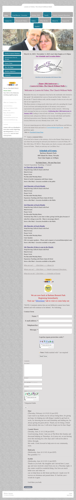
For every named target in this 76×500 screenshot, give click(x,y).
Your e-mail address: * (30, 382)
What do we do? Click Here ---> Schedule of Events (42, 273)
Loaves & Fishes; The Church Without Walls (38, 7)
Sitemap (11, 493)
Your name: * (26, 377)
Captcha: (29, 391)
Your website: (26, 386)
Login (70, 493)
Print (6, 493)
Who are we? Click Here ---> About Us (39, 265)
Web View (69, 495)
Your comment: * (27, 363)
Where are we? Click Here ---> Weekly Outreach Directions (45, 269)
